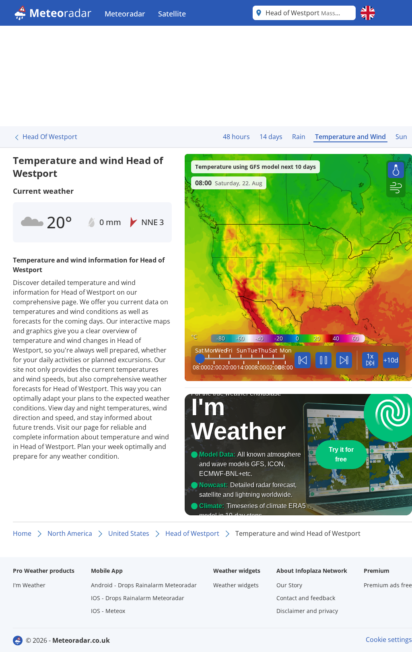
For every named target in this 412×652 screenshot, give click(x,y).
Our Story (289, 585)
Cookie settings (389, 639)
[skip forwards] (344, 360)
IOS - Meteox (108, 611)
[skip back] (303, 360)
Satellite (172, 13)
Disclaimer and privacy (307, 611)
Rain (298, 136)
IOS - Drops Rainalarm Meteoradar (137, 598)
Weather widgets (236, 585)
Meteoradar (125, 13)
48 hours (236, 136)
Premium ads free (388, 585)
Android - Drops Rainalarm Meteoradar (144, 585)
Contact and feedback (305, 598)
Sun (401, 136)
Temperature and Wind (350, 136)
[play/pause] (323, 360)
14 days (271, 136)
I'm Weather (29, 585)
